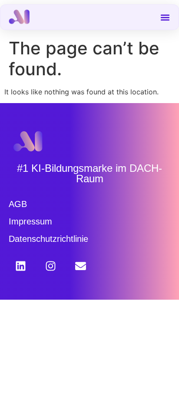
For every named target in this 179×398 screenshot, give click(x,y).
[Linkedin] (21, 266)
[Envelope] (81, 266)
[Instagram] (51, 266)
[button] (165, 17)
